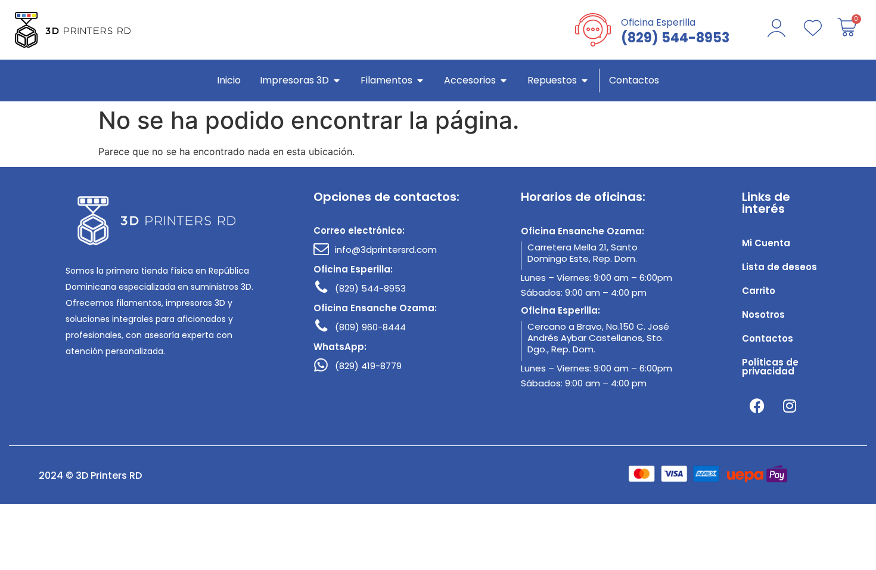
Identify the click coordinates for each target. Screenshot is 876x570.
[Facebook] (757, 405)
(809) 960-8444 (370, 327)
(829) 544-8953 (370, 288)
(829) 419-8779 (368, 366)
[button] (336, 80)
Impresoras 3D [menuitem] (294, 80)
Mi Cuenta (766, 243)
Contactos (767, 338)
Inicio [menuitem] (229, 80)
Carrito (758, 290)
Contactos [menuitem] (634, 80)
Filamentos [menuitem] (386, 80)
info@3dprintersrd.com (386, 249)
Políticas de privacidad (770, 366)
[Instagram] (789, 405)
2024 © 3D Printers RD (90, 475)
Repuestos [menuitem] (552, 80)
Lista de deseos (779, 267)
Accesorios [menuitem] (470, 80)
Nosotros (763, 314)
